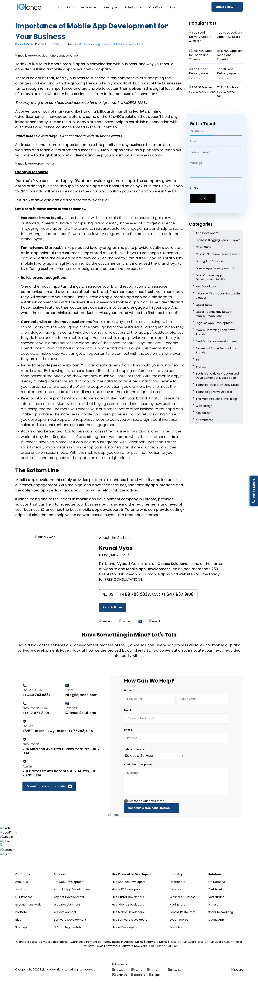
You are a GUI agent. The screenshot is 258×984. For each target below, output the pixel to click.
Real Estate (177, 905)
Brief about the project (139, 764)
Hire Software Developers (129, 920)
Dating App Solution (209, 261)
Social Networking (220, 912)
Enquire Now (224, 7)
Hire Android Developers (128, 882)
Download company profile (46, 786)
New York (112, 946)
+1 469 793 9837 (133, 594)
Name (128, 690)
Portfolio (21, 912)
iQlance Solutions (172, 563)
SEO (198, 359)
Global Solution (167, 946)
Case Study (203, 247)
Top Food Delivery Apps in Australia (229, 35)
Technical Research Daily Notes (217, 385)
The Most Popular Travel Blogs (216, 399)
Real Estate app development (216, 341)
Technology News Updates (214, 392)
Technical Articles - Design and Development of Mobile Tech (217, 376)
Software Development (70, 920)
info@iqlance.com (81, 694)
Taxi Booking (216, 889)
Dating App (216, 920)
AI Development (65, 912)
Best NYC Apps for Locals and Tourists (229, 55)
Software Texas (92, 946)
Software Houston (195, 942)
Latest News (204, 305)
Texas (238, 942)
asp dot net (204, 413)
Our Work (155, 7)
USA (152, 946)
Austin (128, 942)
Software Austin (221, 942)
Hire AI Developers (124, 927)
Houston (175, 942)
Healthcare (177, 882)
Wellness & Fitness (182, 897)
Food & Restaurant (183, 912)
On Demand (216, 882)
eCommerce (204, 420)
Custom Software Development (218, 254)
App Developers (207, 233)
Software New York (134, 946)
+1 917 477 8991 (35, 712)
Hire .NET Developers (126, 889)
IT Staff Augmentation (69, 927)
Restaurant (216, 897)
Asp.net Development (69, 897)
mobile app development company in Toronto (116, 499)
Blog (173, 7)
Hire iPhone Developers (128, 905)
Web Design (204, 406)
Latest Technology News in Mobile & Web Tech (214, 314)
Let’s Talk (110, 607)
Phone (128, 730)
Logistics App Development (215, 323)
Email (127, 710)
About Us (64, 7)
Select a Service (134, 749)
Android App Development (72, 889)
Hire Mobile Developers (128, 912)
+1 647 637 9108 (177, 594)
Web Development (67, 905)
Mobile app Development (148, 568)
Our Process (23, 897)
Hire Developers (207, 286)
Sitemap (21, 927)
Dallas (139, 942)
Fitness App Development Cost (217, 268)
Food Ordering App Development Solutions (212, 277)
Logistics (175, 889)
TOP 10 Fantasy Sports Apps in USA (227, 91)
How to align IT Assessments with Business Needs (79, 135)
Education (176, 927)
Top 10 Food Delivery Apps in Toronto (228, 73)
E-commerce (179, 920)
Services (86, 7)
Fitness (213, 905)
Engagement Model (28, 905)
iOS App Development (69, 882)
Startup (201, 367)
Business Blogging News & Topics (218, 240)
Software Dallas (156, 942)
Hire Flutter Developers (128, 897)
